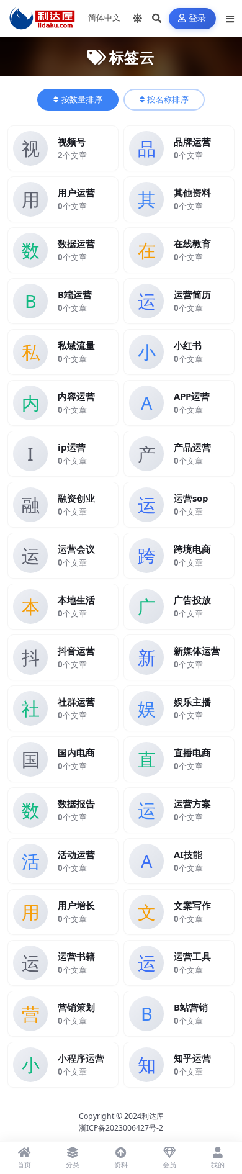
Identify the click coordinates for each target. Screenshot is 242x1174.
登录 (198, 18)
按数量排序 (82, 99)
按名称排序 (168, 99)
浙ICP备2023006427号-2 (121, 1127)
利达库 (152, 1116)
